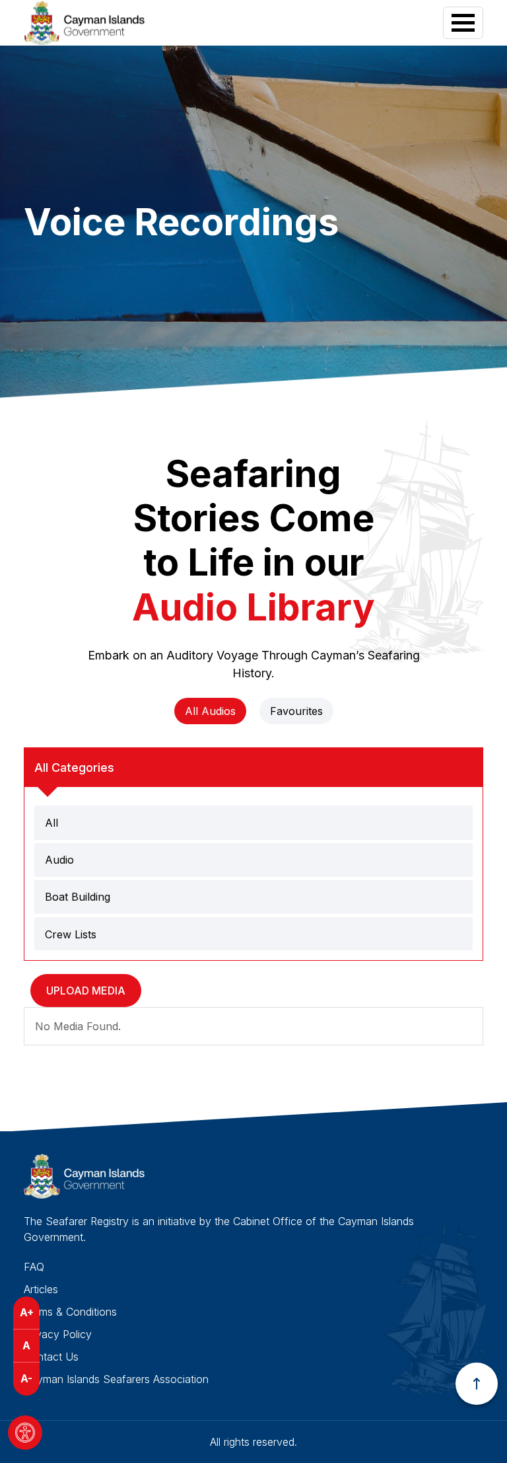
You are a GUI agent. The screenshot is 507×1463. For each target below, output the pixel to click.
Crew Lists (70, 934)
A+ (27, 1312)
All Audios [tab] (210, 711)
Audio (59, 859)
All (51, 822)
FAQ (34, 1266)
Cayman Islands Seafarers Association (116, 1379)
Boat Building (77, 896)
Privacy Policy (58, 1334)
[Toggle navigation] (463, 23)
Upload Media (85, 990)
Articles (41, 1289)
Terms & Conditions (70, 1311)
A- (26, 1378)
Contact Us (51, 1356)
